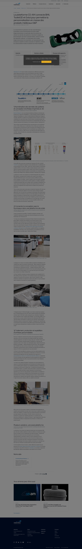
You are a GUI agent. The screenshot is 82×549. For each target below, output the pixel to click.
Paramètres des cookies (37, 61)
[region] (41, 60)
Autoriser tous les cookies (46, 61)
